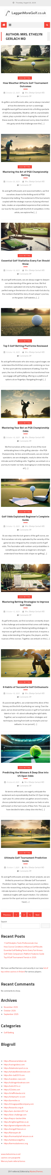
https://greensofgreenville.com (17, 1125)
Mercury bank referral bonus (13, 1161)
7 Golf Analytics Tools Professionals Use (21, 942)
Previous (7, 914)
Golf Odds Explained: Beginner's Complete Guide (25, 518)
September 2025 (11, 1014)
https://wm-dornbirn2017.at (16, 1111)
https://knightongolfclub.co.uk (16, 1121)
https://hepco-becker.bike (15, 1118)
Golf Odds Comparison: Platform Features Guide (24, 953)
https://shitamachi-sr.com (14, 1096)
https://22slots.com (12, 1089)
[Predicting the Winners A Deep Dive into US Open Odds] (25, 749)
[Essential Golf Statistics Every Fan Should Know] (25, 237)
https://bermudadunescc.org (16, 1143)
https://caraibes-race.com (15, 1078)
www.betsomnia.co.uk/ (11, 1154)
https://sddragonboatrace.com (16, 1082)
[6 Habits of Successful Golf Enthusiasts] (25, 663)
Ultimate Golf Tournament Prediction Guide (25, 859)
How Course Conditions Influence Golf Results (23, 946)
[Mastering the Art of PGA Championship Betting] (25, 148)
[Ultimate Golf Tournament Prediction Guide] (25, 834)
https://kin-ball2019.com (14, 1075)
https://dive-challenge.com (15, 1114)
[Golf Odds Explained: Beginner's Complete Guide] (25, 493)
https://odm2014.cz (12, 1085)
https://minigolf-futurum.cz (15, 1128)
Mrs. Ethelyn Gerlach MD (35, 92)
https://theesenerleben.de (15, 1060)
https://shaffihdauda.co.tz (14, 1093)
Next (37, 914)
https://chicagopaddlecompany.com (19, 1103)
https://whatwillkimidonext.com (17, 1071)
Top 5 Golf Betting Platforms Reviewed (25, 345)
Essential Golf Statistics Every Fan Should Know (25, 262)
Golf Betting (24, 78)
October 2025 (10, 1010)
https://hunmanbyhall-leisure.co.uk (18, 1136)
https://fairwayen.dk (12, 1132)
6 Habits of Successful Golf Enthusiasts (25, 687)
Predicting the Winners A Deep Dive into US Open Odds (25, 774)
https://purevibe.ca (12, 1100)
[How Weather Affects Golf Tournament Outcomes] (25, 59)
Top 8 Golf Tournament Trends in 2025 (20, 957)
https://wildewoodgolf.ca (14, 1139)
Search (4, 921)
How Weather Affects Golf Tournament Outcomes (25, 84)
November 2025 (11, 1006)
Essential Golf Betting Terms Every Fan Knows (23, 950)
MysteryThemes (36, 1171)
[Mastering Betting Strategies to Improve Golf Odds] (25, 578)
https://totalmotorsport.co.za (16, 1068)
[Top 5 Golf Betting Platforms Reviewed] (25, 322)
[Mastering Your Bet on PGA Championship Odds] (25, 404)
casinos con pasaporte (10, 1157)
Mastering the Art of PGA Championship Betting (25, 173)
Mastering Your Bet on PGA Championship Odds (25, 429)
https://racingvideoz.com (14, 1064)
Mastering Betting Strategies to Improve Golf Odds (25, 603)
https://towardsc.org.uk (13, 1107)
